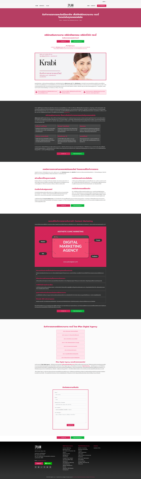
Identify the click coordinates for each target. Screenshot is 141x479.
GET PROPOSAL (101, 5)
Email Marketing (66, 464)
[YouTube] (39, 467)
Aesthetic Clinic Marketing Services (70, 20)
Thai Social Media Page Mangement (68, 460)
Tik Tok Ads (65, 456)
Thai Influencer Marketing (68, 462)
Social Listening (81, 461)
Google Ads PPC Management (66, 454)
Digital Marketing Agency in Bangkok (84, 477)
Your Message (57, 412)
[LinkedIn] (50, 467)
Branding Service (66, 449)
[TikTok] (41, 467)
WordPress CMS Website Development (68, 469)
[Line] (44, 467)
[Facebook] (36, 467)
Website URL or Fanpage (60, 402)
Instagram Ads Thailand (68, 458)
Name (56, 392)
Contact (93, 5)
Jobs (88, 5)
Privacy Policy (75, 477)
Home (36, 5)
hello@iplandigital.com (41, 460)
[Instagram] (47, 467)
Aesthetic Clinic (97, 448)
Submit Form (70, 425)
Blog (47, 5)
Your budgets (57, 407)
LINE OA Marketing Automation (82, 453)
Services (41, 5)
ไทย (104, 1)
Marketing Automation (83, 449)
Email (56, 397)
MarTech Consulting (82, 448)
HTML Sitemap (92, 477)
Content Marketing (67, 448)
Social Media (81, 459)
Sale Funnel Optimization (83, 458)
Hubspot (80, 451)
